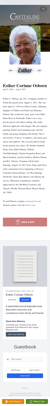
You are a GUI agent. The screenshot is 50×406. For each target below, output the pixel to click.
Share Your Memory (16, 334)
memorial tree (32, 201)
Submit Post (25, 376)
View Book (12, 300)
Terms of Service (31, 395)
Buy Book (25, 300)
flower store (30, 204)
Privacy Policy (18, 395)
